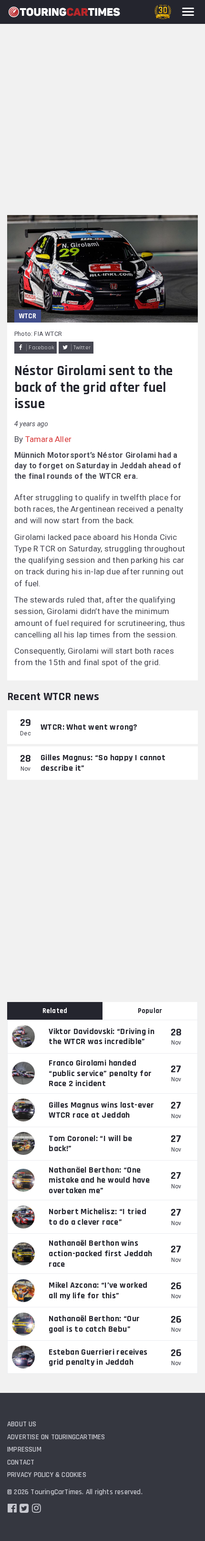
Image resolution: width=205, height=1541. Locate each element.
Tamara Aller (48, 439)
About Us (22, 1424)
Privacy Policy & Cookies (46, 1474)
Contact (20, 1462)
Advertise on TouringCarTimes (56, 1437)
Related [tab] (54, 1010)
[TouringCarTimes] (64, 12)
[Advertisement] (102, 107)
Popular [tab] (150, 1010)
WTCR (27, 316)
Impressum (24, 1449)
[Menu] (188, 12)
